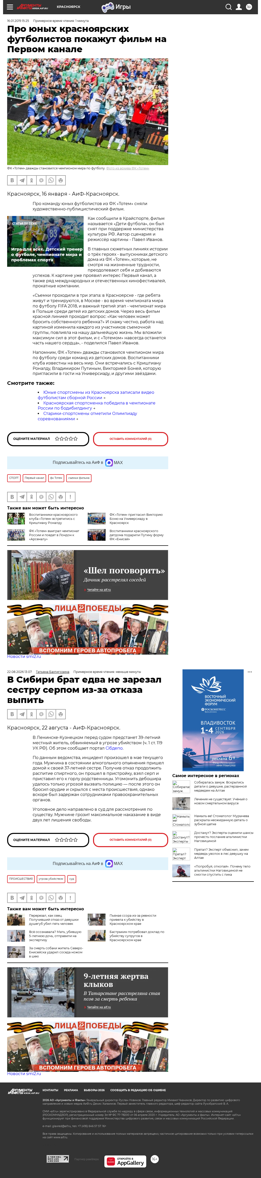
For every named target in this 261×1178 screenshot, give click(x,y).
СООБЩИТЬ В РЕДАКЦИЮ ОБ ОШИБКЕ (138, 1090)
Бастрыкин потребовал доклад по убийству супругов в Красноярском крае (137, 936)
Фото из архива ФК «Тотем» (127, 168)
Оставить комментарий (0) (131, 439)
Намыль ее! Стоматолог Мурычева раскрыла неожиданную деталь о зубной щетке (221, 820)
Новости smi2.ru (24, 656)
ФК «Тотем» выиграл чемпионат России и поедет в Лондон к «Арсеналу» (54, 535)
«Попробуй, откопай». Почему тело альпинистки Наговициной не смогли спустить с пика (222, 870)
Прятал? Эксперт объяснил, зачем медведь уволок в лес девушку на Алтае (221, 854)
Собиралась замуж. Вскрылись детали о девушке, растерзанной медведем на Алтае (220, 786)
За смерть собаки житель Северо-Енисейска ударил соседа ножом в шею (56, 952)
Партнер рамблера (86, 1159)
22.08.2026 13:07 (19, 672)
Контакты (50, 1090)
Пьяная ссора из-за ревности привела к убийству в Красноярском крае (133, 920)
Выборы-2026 (94, 1090)
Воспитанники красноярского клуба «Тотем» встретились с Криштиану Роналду (53, 519)
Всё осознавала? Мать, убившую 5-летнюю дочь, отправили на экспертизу (55, 936)
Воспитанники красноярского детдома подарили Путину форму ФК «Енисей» (137, 535)
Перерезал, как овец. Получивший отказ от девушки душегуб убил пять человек (54, 920)
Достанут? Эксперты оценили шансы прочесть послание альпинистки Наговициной (223, 837)
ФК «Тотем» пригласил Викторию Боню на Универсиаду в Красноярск (136, 519)
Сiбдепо (114, 748)
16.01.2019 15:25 (18, 21)
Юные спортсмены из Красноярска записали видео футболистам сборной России (96, 395)
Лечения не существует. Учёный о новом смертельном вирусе (220, 801)
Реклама (71, 1090)
